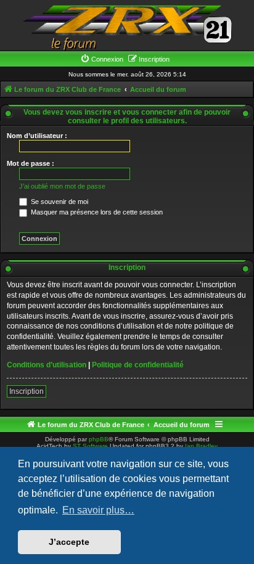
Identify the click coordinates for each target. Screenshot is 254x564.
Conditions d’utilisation (46, 365)
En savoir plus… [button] (98, 510)
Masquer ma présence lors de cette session (96, 212)
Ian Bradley (201, 446)
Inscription (26, 391)
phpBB (99, 439)
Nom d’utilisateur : (37, 135)
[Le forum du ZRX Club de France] (127, 27)
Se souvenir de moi (58, 201)
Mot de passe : (30, 163)
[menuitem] (101, 59)
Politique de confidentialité (138, 365)
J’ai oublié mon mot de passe (62, 186)
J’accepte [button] (69, 542)
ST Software (90, 446)
